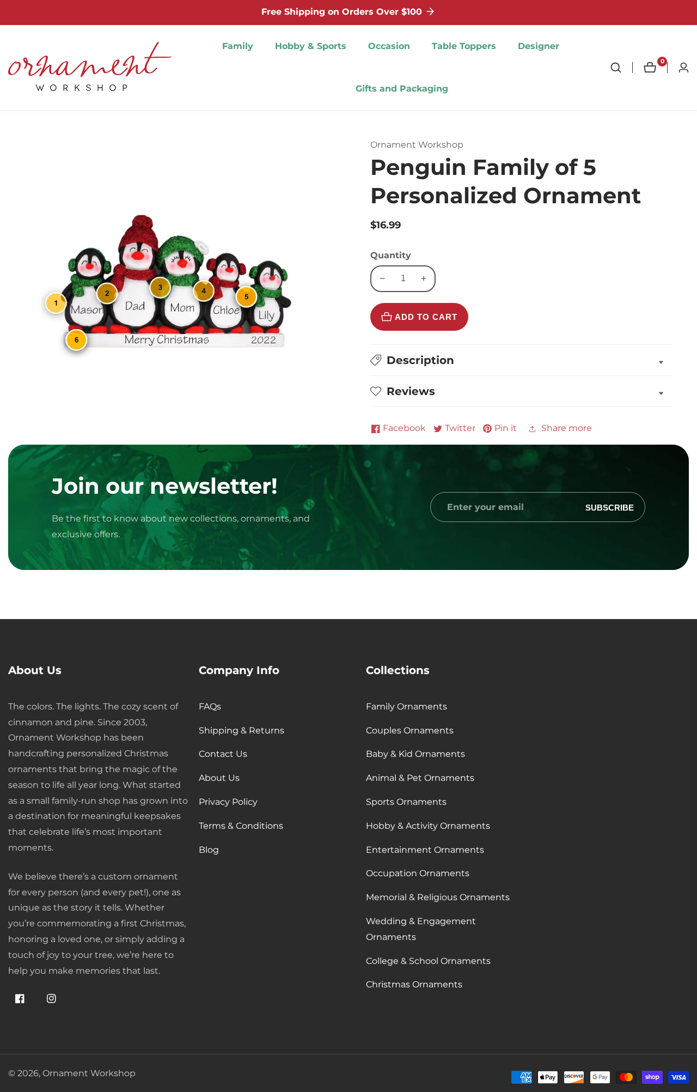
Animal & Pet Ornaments (420, 778)
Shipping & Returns (241, 730)
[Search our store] (621, 67)
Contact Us (223, 754)
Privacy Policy (228, 802)
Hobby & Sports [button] (310, 46)
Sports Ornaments (406, 802)
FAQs (210, 706)
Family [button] (237, 46)
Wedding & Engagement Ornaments (421, 929)
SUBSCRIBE (609, 507)
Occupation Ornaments (417, 873)
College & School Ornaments (428, 961)
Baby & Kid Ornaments (415, 754)
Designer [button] (538, 46)
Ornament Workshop (89, 1073)
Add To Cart (426, 316)
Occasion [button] (389, 46)
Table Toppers (464, 46)
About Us (219, 778)
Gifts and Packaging (402, 88)
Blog (209, 850)
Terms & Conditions (241, 826)
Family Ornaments (406, 706)
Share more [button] (566, 428)
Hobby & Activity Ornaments (428, 826)
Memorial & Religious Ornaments (438, 897)
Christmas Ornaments (414, 984)
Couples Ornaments (410, 730)
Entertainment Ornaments (425, 850)
